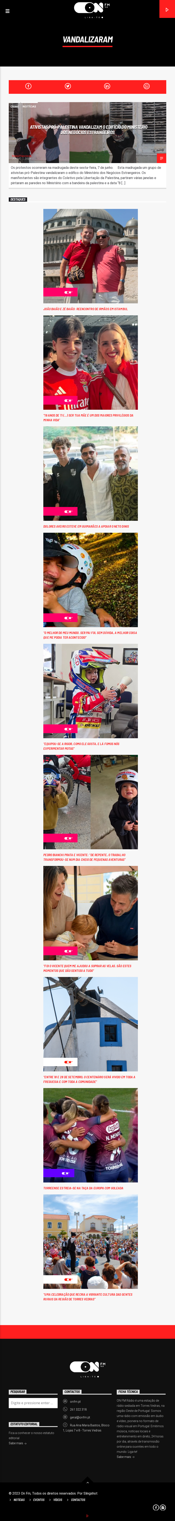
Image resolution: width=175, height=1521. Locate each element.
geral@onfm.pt (80, 1417)
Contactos (78, 1500)
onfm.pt (75, 1401)
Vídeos (57, 1500)
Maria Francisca (21, 156)
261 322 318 (78, 1409)
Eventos (38, 1500)
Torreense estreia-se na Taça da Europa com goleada (83, 1188)
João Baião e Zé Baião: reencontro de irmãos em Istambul (85, 309)
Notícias (29, 106)
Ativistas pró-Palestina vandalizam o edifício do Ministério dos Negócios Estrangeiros (88, 129)
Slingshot (90, 1493)
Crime (14, 106)
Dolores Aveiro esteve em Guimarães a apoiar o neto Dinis (86, 526)
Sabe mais (124, 1457)
